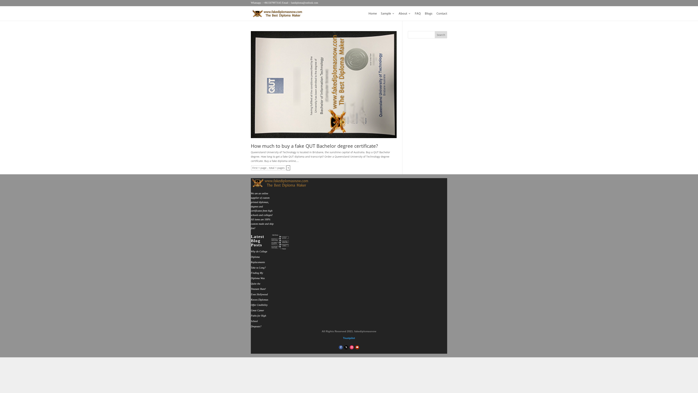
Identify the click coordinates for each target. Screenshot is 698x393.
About (403, 13)
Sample (386, 13)
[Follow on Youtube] (357, 347)
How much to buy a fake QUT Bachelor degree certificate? (314, 146)
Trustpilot (349, 338)
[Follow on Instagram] (352, 347)
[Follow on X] (346, 347)
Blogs (428, 13)
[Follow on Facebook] (341, 347)
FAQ (418, 13)
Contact (441, 13)
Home (372, 13)
